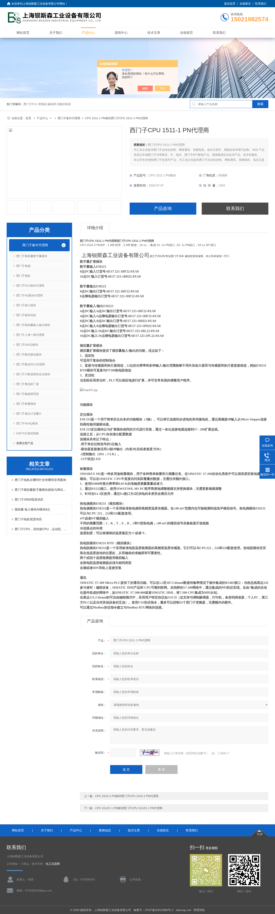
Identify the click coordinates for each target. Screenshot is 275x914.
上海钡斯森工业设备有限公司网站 (44, 3)
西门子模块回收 (26, 315)
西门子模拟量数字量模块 (31, 256)
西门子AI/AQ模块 (27, 423)
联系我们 (260, 3)
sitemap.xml (183, 910)
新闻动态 (105, 830)
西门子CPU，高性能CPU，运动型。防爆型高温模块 (41, 529)
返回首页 (229, 3)
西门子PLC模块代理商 (30, 285)
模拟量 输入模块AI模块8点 (32, 509)
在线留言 (245, 3)
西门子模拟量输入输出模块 (33, 325)
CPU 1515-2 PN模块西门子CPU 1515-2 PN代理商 (126, 796)
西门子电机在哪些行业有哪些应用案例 (40, 480)
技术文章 (153, 32)
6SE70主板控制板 (27, 433)
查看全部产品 (24, 443)
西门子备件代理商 (69, 118)
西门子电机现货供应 (28, 519)
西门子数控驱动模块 (29, 354)
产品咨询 (163, 208)
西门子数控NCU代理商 (30, 364)
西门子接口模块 (26, 305)
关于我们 (55, 32)
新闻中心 (121, 32)
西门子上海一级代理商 (30, 334)
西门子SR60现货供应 (29, 499)
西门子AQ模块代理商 (29, 295)
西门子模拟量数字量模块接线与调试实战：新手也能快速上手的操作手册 (41, 489)
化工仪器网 (53, 863)
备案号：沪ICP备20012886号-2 (153, 910)
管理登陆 (199, 910)
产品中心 (88, 32)
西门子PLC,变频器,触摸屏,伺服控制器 (47, 104)
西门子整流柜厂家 (27, 384)
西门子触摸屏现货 (27, 394)
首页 (29, 118)
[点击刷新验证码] (150, 752)
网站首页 (23, 32)
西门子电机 (23, 275)
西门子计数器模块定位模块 (33, 374)
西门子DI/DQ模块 (27, 344)
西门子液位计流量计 (29, 413)
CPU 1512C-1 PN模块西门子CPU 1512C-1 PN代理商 (128, 808)
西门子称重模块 (26, 403)
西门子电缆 (23, 265)
